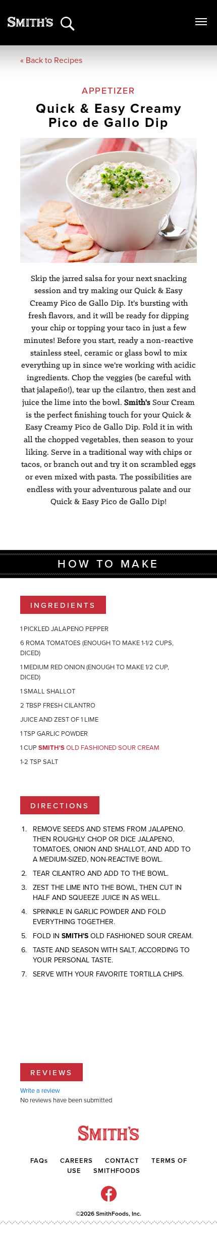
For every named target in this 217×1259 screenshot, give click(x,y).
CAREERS (76, 1161)
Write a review (40, 1091)
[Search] (68, 19)
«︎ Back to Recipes (51, 60)
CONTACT (123, 1161)
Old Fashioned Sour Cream (98, 748)
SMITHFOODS (116, 1171)
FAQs (39, 1161)
